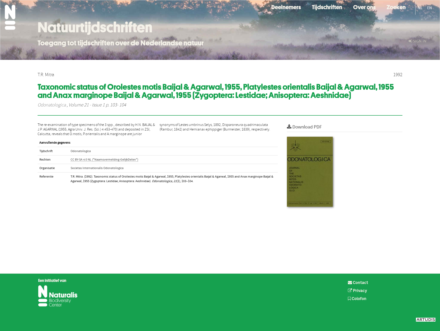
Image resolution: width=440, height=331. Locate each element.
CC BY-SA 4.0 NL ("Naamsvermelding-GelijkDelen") (104, 159)
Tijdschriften (327, 6)
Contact (360, 283)
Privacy (359, 291)
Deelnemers (286, 6)
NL (420, 8)
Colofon (358, 299)
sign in (419, 41)
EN (429, 8)
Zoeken (396, 6)
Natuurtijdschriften (95, 27)
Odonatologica (52, 105)
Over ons (364, 6)
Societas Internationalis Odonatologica (97, 168)
